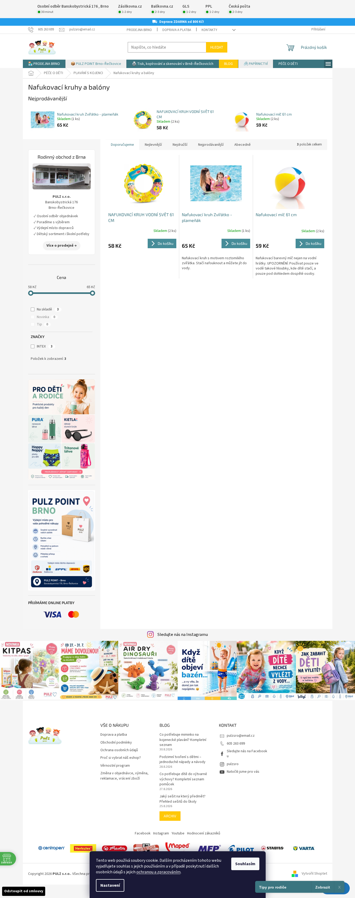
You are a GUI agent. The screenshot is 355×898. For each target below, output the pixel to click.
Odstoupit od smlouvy (23, 891)
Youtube (178, 833)
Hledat (216, 47)
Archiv (170, 816)
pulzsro (233, 764)
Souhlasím (245, 864)
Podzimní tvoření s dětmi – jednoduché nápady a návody (182, 760)
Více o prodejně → (62, 245)
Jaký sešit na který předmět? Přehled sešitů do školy (182, 799)
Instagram (161, 833)
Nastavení (110, 885)
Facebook (143, 833)
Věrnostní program (115, 765)
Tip (42, 324)
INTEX (45, 346)
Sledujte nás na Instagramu (182, 634)
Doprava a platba (176, 30)
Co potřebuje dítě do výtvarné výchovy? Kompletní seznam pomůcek (183, 779)
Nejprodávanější (211, 144)
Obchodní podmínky (116, 742)
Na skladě (48, 309)
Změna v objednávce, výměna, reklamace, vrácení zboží (124, 776)
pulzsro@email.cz (241, 735)
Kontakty (209, 30)
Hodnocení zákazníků (203, 833)
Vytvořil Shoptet (314, 873)
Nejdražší (180, 144)
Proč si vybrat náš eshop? (120, 757)
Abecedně (242, 144)
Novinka (46, 317)
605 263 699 (236, 743)
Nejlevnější (153, 144)
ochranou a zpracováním (158, 872)
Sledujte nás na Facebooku (247, 754)
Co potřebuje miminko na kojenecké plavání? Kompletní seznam (183, 740)
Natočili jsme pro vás (243, 771)
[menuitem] (44, 64)
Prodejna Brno (139, 30)
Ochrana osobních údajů (119, 750)
